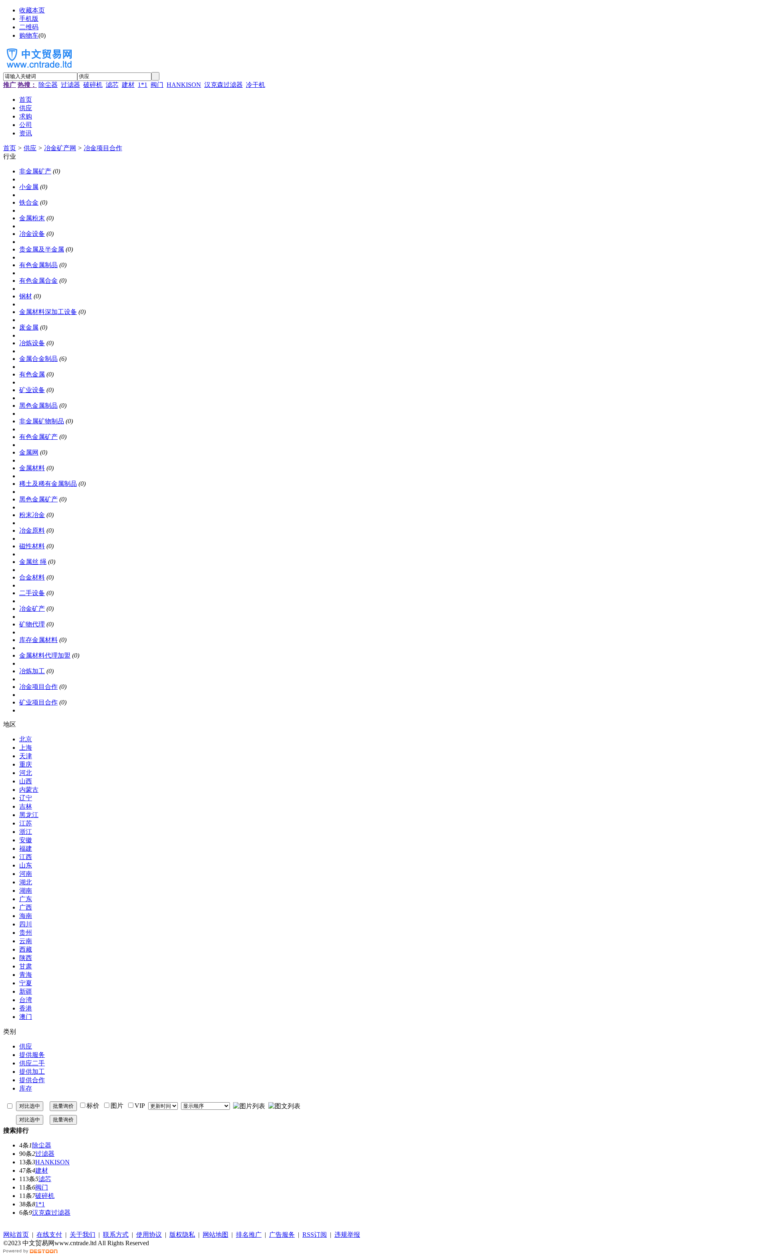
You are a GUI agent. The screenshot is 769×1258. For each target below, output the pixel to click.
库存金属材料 (38, 639)
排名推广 (249, 1234)
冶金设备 (32, 233)
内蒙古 (28, 789)
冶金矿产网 (60, 148)
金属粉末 (32, 218)
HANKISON (184, 84)
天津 (25, 756)
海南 (25, 915)
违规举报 (347, 1234)
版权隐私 (182, 1234)
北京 (25, 739)
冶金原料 (32, 530)
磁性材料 (32, 546)
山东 (25, 865)
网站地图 (215, 1234)
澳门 (25, 1016)
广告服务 (282, 1234)
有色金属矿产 (38, 436)
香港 (25, 1008)
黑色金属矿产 (38, 499)
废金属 (28, 327)
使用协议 (149, 1234)
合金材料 (32, 577)
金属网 (28, 452)
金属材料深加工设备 (48, 311)
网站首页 (16, 1234)
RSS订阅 (314, 1234)
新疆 (25, 991)
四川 (25, 924)
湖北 (25, 882)
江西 (25, 856)
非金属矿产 (35, 171)
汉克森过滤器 (223, 84)
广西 (25, 907)
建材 (128, 84)
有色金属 (32, 374)
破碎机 (93, 84)
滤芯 (112, 84)
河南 (25, 873)
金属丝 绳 (32, 561)
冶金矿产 (32, 608)
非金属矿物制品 (41, 421)
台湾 (25, 999)
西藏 (25, 949)
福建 (25, 848)
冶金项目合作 (103, 148)
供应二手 (32, 1063)
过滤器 (70, 84)
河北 (25, 772)
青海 (25, 974)
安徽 (25, 840)
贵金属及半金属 (41, 249)
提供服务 (32, 1054)
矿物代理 (32, 624)
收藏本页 (32, 10)
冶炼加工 (32, 671)
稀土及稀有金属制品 (48, 483)
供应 (30, 148)
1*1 (142, 84)
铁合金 (28, 202)
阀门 (157, 84)
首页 (9, 148)
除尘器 (48, 84)
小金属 (28, 186)
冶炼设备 (32, 343)
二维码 (28, 27)
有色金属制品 (38, 265)
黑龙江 (28, 814)
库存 (25, 1088)
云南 (25, 941)
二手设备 (32, 593)
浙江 (25, 831)
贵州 (25, 932)
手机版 (28, 18)
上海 (25, 747)
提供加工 (32, 1071)
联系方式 (116, 1234)
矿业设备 (32, 389)
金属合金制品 (38, 358)
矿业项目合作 (38, 702)
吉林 (25, 806)
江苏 (25, 823)
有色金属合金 (38, 280)
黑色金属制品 (38, 405)
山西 (25, 781)
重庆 (25, 764)
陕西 (25, 957)
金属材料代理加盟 (44, 655)
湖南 (25, 890)
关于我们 (82, 1234)
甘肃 (25, 966)
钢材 (25, 296)
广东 (25, 899)
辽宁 (25, 798)
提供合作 (32, 1080)
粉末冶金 (32, 514)
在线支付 (49, 1234)
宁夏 (25, 983)
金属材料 (32, 468)
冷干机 (255, 84)
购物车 (28, 35)
